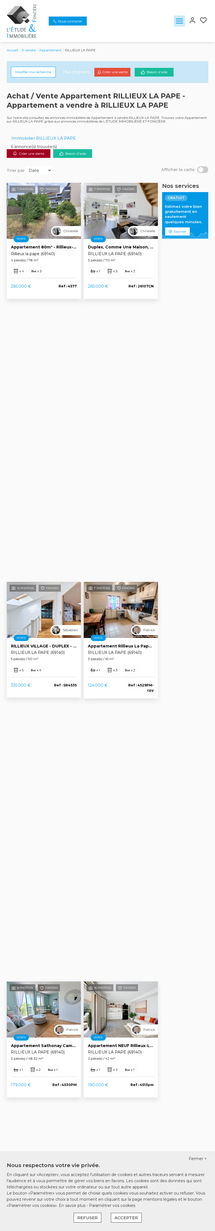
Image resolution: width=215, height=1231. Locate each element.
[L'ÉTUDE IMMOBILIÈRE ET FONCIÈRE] (21, 20)
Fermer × (198, 1158)
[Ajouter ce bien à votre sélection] (42, 190)
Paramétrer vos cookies (112, 1205)
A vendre (29, 50)
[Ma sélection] (203, 21)
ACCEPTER (126, 1217)
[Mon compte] (192, 21)
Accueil (12, 50)
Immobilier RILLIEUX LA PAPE (43, 138)
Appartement (50, 50)
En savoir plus (73, 1205)
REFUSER (87, 1217)
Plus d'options (76, 72)
